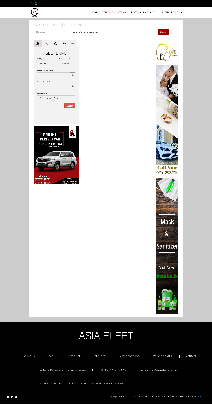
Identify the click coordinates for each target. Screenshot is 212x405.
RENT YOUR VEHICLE (143, 12)
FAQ (51, 356)
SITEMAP (110, 396)
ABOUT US (29, 356)
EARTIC (201, 396)
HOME (94, 12)
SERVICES (100, 356)
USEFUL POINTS (170, 12)
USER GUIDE (74, 356)
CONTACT (191, 356)
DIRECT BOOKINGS (129, 356)
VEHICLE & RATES (162, 356)
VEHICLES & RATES (113, 12)
